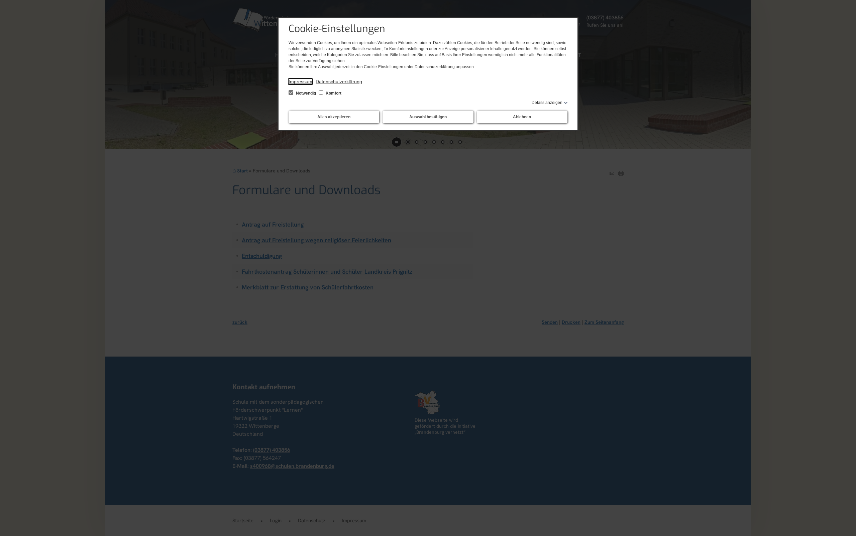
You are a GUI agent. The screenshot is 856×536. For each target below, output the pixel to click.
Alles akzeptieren (333, 117)
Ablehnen (522, 117)
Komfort (333, 93)
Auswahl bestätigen (428, 117)
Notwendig (306, 93)
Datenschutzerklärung (339, 81)
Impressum (300, 81)
